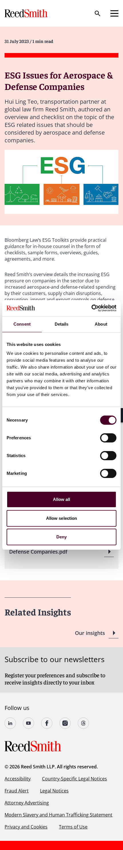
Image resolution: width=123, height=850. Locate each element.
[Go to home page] (27, 13)
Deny (61, 536)
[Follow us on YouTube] (28, 723)
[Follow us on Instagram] (65, 723)
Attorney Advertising (27, 803)
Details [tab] (62, 324)
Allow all (61, 499)
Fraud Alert (17, 791)
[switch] (108, 437)
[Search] (97, 13)
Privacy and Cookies (26, 827)
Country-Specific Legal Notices (74, 779)
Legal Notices (54, 791)
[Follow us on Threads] (83, 723)
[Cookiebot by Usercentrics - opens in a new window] (91, 308)
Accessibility (18, 779)
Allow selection (61, 518)
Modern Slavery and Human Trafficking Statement (58, 815)
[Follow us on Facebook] (47, 723)
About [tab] (101, 324)
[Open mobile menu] (114, 13)
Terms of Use (73, 827)
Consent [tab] (22, 324)
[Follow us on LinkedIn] (10, 723)
